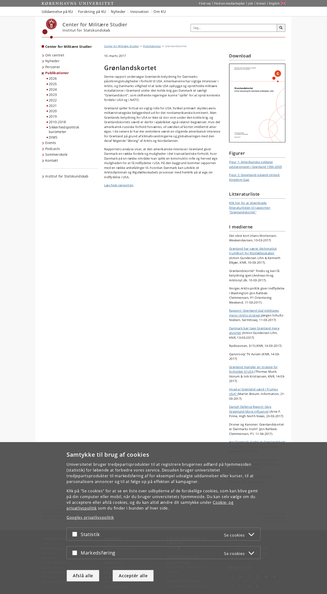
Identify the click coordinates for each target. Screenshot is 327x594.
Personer (52, 67)
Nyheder (52, 61)
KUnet (261, 3)
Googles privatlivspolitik (90, 517)
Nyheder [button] (118, 11)
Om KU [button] (159, 11)
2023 (53, 94)
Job (250, 3)
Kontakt (51, 160)
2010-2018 (57, 122)
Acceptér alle (133, 575)
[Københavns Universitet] (49, 29)
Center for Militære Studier (68, 46)
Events (50, 142)
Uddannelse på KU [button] (57, 11)
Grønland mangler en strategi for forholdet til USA (253, 369)
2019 (53, 116)
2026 (53, 78)
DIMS (53, 137)
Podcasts (52, 148)
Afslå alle (83, 575)
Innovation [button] (139, 11)
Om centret (54, 55)
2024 (53, 89)
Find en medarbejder (229, 3)
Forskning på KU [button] (92, 11)
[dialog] (163, 518)
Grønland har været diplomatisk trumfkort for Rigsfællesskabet (253, 250)
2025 (53, 84)
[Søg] (281, 28)
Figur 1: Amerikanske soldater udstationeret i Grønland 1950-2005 (255, 164)
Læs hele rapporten (118, 185)
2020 (53, 111)
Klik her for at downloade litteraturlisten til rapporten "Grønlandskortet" (249, 207)
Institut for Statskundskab (67, 176)
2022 (53, 100)
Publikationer (57, 73)
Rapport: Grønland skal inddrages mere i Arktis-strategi (254, 312)
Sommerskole (56, 154)
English (274, 3)
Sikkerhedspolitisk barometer (64, 129)
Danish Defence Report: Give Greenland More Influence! (250, 409)
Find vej (204, 3)
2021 (53, 105)
